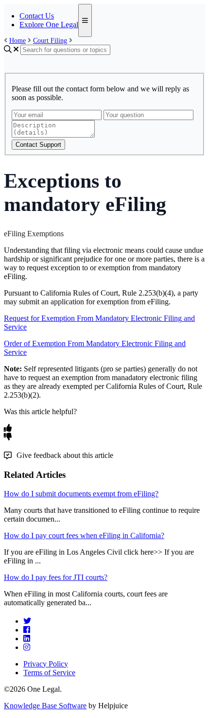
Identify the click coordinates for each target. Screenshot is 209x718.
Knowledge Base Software (45, 705)
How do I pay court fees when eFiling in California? (84, 535)
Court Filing (50, 40)
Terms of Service (49, 672)
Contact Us (36, 16)
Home (17, 40)
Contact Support (38, 144)
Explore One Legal (48, 24)
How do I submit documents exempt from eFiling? (81, 494)
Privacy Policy (45, 664)
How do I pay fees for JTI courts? (55, 577)
